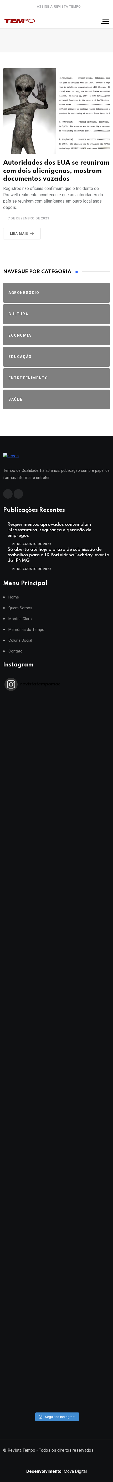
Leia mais (19, 233)
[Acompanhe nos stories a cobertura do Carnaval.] (56, 1379)
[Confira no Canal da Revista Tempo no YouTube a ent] (56, 784)
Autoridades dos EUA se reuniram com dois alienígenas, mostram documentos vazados (56, 171)
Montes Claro (20, 619)
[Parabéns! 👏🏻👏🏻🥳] (56, 1320)
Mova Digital (56, 1471)
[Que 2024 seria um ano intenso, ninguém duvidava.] (56, 1260)
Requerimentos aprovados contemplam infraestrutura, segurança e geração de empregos (49, 530)
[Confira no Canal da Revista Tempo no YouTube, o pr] (56, 1082)
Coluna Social (20, 640)
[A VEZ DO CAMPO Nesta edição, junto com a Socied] (56, 1141)
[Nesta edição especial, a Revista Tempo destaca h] (56, 724)
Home (13, 597)
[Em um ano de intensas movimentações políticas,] (56, 1201)
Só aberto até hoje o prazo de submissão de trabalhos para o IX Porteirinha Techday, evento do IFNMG (58, 555)
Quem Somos (20, 608)
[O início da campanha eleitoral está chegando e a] (56, 903)
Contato (15, 651)
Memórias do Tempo (26, 630)
